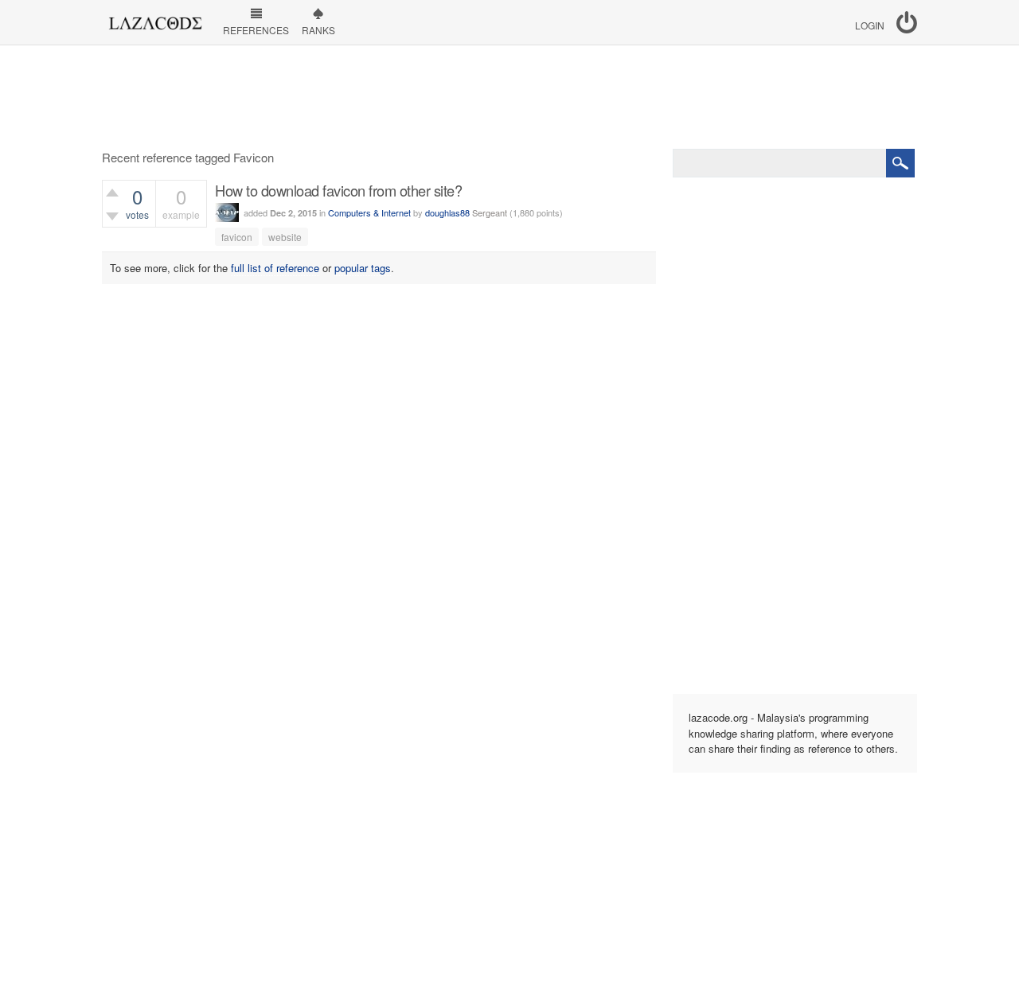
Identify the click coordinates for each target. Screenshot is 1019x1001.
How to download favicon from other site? (338, 190)
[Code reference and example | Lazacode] (155, 19)
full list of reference (275, 267)
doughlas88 (447, 212)
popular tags (362, 267)
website (285, 236)
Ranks (318, 30)
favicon (236, 236)
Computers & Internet (369, 212)
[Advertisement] (509, 97)
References (256, 30)
